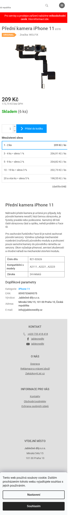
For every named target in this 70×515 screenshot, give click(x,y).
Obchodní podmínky (35, 401)
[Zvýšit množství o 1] (14, 127)
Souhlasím (34, 506)
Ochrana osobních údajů (35, 406)
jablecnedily (37, 338)
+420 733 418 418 (38, 334)
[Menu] (62, 5)
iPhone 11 (24, 288)
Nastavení (33, 494)
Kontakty (35, 396)
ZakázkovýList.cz (35, 373)
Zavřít (21, 197)
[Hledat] (46, 5)
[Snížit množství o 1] (14, 131)
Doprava (35, 363)
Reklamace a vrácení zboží (35, 368)
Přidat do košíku (34, 128)
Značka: (29, 34)
